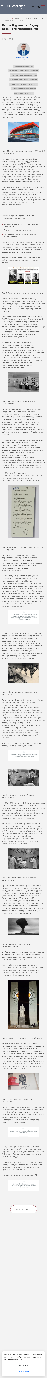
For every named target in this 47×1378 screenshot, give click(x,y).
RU (32, 7)
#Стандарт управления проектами (23, 80)
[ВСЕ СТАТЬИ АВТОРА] (23, 1206)
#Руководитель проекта (23, 93)
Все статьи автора (23, 1209)
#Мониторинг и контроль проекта (23, 84)
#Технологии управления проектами (23, 70)
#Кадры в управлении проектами (23, 75)
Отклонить (23, 1372)
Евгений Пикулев (21, 57)
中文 (38, 7)
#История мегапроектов (23, 66)
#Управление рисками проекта (23, 88)
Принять (23, 1366)
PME (23, 59)
